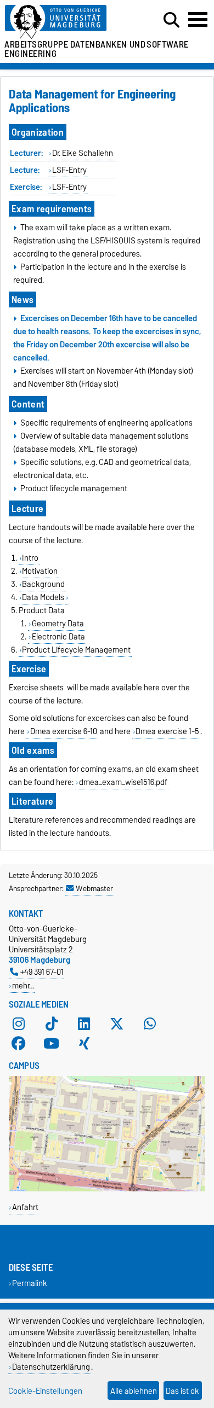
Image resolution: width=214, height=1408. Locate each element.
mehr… (23, 985)
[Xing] (84, 1044)
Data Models (43, 597)
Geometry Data (58, 623)
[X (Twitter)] (117, 1024)
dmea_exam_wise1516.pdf (123, 782)
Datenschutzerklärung (51, 1367)
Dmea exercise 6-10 (63, 731)
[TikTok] (51, 1024)
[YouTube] (51, 1044)
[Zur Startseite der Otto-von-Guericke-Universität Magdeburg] (65, 22)
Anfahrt (25, 1207)
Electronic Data (58, 636)
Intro (30, 558)
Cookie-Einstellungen (45, 1391)
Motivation (40, 571)
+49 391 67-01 (42, 972)
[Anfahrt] (107, 1189)
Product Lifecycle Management (76, 649)
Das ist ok (182, 1391)
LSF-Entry (69, 170)
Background (43, 584)
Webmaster (94, 888)
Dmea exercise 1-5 (167, 731)
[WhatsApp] (150, 1024)
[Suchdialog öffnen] (171, 20)
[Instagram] (19, 1024)
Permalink (29, 1283)
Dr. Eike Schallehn (82, 153)
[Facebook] (19, 1044)
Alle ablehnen (133, 1391)
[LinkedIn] (84, 1024)
